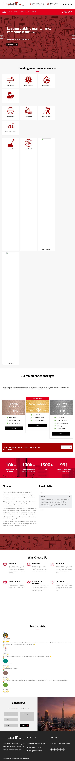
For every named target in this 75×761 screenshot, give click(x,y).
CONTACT (68, 743)
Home (4, 11)
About (10, 11)
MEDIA (59, 743)
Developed (8, 758)
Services (15, 11)
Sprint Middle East (17, 758)
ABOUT (55, 743)
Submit (23, 725)
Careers (23, 11)
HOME (52, 743)
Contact (33, 11)
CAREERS (64, 743)
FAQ (28, 11)
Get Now (14, 428)
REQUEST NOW (65, 447)
